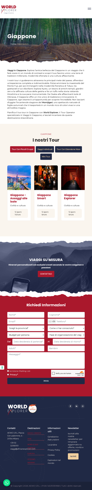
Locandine (52, 445)
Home (13, 44)
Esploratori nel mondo (54, 461)
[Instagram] (83, 406)
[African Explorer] (32, 410)
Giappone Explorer (71, 196)
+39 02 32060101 (14, 444)
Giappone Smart (44, 196)
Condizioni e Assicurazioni (53, 438)
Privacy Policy (54, 450)
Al (49, 341)
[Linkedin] (77, 406)
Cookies (51, 455)
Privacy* (13, 374)
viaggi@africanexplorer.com (22, 449)
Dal (9, 341)
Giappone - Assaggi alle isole (18, 198)
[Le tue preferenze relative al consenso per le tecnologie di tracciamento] (2, 367)
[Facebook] (70, 406)
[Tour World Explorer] (8, 8)
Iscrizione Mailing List (19, 371)
